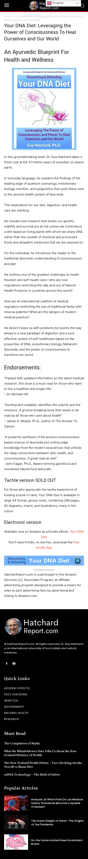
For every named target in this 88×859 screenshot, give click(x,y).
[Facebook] (6, 663)
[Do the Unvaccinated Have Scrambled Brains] (16, 842)
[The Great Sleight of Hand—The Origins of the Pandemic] (16, 822)
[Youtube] (13, 663)
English (58, 3)
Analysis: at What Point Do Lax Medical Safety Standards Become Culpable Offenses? (57, 803)
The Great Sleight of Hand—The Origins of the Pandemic (57, 822)
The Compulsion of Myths (22, 743)
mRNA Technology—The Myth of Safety (32, 774)
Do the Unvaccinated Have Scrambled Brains (56, 842)
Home (7, 16)
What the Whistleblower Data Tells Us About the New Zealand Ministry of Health (40, 753)
